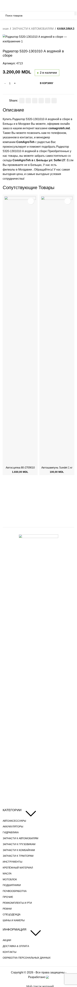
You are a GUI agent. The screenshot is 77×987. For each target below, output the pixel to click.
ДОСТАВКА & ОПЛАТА (16, 946)
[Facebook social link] (22, 100)
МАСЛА (7, 873)
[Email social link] (28, 100)
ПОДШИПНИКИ (12, 885)
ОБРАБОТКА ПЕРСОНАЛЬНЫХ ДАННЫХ (26, 957)
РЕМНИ (7, 908)
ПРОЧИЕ (8, 896)
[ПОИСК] (75, 13)
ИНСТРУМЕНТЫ (12, 861)
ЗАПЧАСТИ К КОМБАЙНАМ (19, 850)
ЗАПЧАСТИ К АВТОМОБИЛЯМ (33, 28)
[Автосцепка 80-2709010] (20, 330)
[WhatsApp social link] (41, 100)
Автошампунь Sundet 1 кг (56, 467)
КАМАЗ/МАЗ (65, 28)
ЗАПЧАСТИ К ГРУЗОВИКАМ (19, 844)
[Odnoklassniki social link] (34, 100)
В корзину (46, 83)
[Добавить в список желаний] (4, 100)
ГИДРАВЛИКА (11, 832)
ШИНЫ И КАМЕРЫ (14, 920)
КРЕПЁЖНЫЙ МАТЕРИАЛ (18, 867)
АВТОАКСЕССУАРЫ (14, 820)
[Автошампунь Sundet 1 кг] (57, 330)
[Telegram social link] (47, 100)
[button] (8, 460)
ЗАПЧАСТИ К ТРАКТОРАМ (18, 855)
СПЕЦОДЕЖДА (11, 914)
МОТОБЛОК (10, 879)
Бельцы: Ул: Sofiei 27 (28, 2)
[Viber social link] (54, 100)
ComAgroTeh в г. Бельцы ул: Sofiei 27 (39, 160)
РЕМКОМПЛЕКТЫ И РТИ (17, 902)
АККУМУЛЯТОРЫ (13, 826)
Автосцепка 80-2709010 (20, 467)
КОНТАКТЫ (9, 952)
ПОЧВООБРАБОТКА (15, 891)
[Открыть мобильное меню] (4, 8)
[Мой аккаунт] (73, 8)
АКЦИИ (7, 940)
